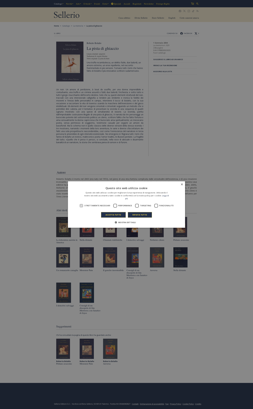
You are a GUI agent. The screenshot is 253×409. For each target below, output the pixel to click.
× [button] (182, 184)
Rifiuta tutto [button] (140, 214)
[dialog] (126, 204)
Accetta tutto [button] (113, 214)
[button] (126, 222)
